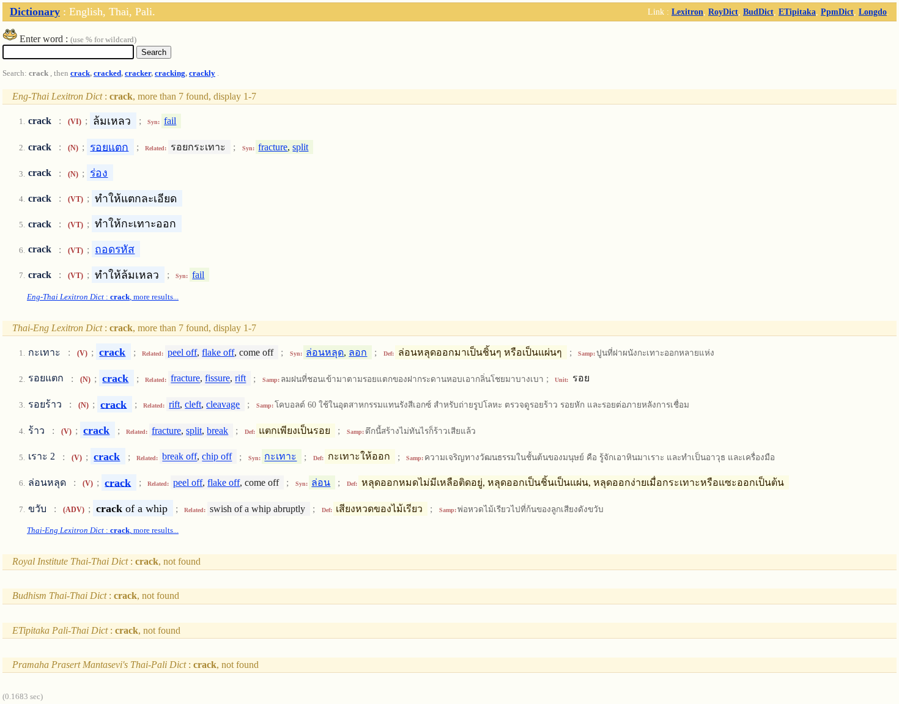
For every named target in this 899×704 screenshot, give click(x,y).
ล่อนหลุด (325, 352)
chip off (217, 457)
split (300, 147)
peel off (182, 352)
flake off (218, 352)
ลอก (358, 352)
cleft (193, 404)
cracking (170, 73)
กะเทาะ (280, 457)
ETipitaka (797, 11)
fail (170, 121)
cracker (138, 73)
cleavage (223, 404)
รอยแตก (109, 147)
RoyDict (723, 11)
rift (240, 378)
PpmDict (837, 11)
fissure (217, 378)
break (217, 430)
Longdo (873, 11)
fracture (272, 147)
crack (80, 73)
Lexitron (687, 11)
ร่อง (99, 173)
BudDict (758, 11)
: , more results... (103, 297)
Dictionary (35, 12)
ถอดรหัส (115, 249)
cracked (107, 73)
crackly (202, 73)
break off (179, 457)
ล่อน (320, 482)
